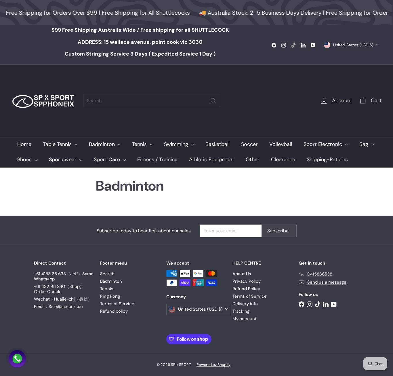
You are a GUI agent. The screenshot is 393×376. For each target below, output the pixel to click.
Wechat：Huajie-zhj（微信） (63, 299)
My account (244, 319)
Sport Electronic (324, 144)
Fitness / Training (157, 159)
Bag (364, 144)
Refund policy (114, 311)
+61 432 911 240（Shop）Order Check (59, 289)
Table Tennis (58, 144)
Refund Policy (246, 289)
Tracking (240, 311)
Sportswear (63, 159)
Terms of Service (117, 304)
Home (24, 144)
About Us (241, 274)
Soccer (249, 144)
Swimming (177, 144)
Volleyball (280, 144)
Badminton (102, 144)
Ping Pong (110, 296)
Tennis (140, 144)
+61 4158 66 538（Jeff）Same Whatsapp (64, 276)
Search (107, 274)
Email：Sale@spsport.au (58, 306)
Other (253, 159)
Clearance (283, 159)
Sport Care (107, 159)
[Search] (213, 100)
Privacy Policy (246, 281)
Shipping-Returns (327, 159)
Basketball (217, 144)
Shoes (25, 159)
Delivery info (245, 304)
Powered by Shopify (213, 364)
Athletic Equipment (211, 159)
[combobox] (151, 100)
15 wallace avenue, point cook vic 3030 (140, 42)
